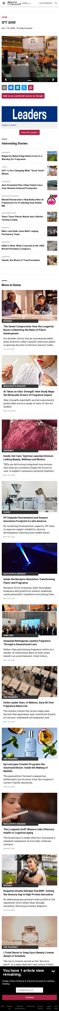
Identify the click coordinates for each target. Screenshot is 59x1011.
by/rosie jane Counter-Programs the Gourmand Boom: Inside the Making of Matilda (25, 768)
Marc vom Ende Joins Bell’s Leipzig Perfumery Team (20, 232)
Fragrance (5, 227)
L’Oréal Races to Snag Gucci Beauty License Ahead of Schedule (28, 954)
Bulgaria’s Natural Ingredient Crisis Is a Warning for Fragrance (22, 157)
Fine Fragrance (10, 697)
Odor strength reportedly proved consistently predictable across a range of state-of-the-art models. (28, 403)
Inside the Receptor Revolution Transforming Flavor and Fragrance (29, 581)
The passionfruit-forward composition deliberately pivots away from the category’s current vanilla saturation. (28, 779)
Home (4, 17)
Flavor (6, 512)
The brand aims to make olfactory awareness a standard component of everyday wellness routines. (29, 841)
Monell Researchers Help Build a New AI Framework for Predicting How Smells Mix (22, 202)
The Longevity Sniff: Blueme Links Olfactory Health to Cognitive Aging (28, 831)
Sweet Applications (9, 213)
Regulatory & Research (10, 196)
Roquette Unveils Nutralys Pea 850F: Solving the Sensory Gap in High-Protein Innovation (28, 892)
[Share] (11, 87)
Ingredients (6, 152)
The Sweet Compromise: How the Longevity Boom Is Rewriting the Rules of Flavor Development (28, 330)
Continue (29, 997)
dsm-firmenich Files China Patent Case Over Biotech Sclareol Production (22, 186)
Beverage (7, 321)
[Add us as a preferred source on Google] (30, 87)
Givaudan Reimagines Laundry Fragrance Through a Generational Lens (26, 642)
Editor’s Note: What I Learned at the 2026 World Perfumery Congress (23, 247)
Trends (4, 167)
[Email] (4, 87)
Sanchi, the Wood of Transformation (21, 260)
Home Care (8, 635)
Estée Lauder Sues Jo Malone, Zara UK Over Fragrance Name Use (28, 704)
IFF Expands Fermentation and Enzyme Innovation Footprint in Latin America (25, 519)
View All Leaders (29, 132)
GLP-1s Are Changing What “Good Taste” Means (23, 172)
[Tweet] (24, 87)
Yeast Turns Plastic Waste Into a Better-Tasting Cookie (23, 218)
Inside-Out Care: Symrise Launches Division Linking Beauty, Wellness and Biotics (28, 458)
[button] (6, 79)
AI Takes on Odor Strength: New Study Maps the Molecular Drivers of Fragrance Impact (28, 393)
